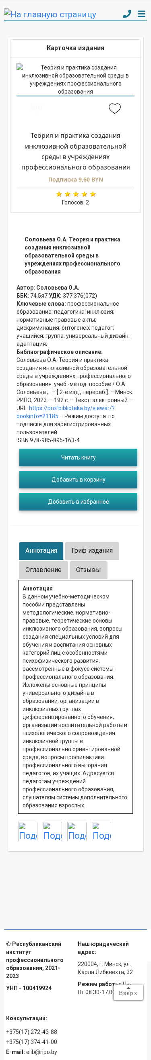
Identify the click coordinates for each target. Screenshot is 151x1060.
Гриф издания (92, 550)
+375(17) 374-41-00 (31, 1042)
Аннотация (41, 550)
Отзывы (88, 570)
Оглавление (43, 570)
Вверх (128, 993)
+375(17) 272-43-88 (31, 1032)
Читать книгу (78, 457)
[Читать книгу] (36, 109)
